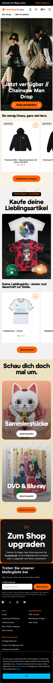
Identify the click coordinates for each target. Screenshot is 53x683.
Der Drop (6, 15)
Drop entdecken (26, 105)
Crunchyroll (11, 555)
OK (26, 676)
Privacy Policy (20, 666)
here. (18, 669)
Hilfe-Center (34, 614)
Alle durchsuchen (26, 510)
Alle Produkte (22, 15)
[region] (27, 146)
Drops (4, 614)
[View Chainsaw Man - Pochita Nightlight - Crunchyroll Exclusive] (39, 269)
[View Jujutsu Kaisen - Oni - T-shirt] (26, 256)
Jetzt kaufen (27, 349)
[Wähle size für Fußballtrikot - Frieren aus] (35, 296)
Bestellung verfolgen (37, 618)
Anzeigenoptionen (9, 641)
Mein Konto (33, 622)
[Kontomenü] (30, 9)
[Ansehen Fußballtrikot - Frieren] (21, 311)
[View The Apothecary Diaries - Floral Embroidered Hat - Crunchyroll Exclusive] (12, 273)
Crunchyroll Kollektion (11, 618)
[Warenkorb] (49, 9)
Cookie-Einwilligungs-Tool (12, 645)
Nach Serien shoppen (11, 626)
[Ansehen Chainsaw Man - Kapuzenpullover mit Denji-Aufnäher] (21, 140)
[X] (10, 602)
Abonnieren (42, 586)
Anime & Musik (8, 622)
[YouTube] (24, 602)
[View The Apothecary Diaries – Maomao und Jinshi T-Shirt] (26, 227)
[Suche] (36, 9)
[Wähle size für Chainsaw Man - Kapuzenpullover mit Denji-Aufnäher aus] (35, 125)
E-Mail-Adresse (8, 582)
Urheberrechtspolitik (10, 649)
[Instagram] (17, 602)
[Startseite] (13, 9)
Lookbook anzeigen (26, 178)
